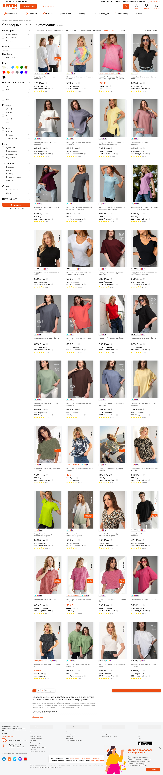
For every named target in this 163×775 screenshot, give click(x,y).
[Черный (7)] (4, 77)
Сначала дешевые (53, 30)
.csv (139, 736)
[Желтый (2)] (17, 67)
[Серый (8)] (17, 72)
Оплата (117, 2)
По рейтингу (97, 30)
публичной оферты (98, 760)
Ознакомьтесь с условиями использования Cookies (89, 758)
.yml (139, 738)
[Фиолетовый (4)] (26, 72)
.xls (139, 734)
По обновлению (84, 30)
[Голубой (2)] (12, 67)
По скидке (121, 30)
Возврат (33, 740)
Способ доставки (36, 738)
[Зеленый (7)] (21, 67)
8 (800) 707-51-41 (153, 2)
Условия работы (35, 732)
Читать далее (37, 717)
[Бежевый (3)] (4, 67)
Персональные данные (38, 747)
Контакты (141, 2)
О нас (103, 2)
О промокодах (35, 745)
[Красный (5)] (4, 72)
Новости (110, 2)
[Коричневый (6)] (26, 67)
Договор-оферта (36, 743)
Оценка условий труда (74, 740)
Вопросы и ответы (129, 2)
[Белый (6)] (8, 67)
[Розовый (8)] (12, 72)
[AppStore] (145, 744)
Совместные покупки (37, 752)
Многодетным (107, 734)
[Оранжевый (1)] (8, 72)
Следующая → (42, 690)
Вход (136, 8)
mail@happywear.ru (8, 736)
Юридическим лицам (109, 736)
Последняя (49, 691)
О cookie (33, 749)
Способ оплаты (35, 736)
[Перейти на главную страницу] (10, 6)
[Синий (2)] (21, 72)
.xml (139, 732)
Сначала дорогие (69, 30)
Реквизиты (69, 738)
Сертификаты (70, 734)
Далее (153, 769)
